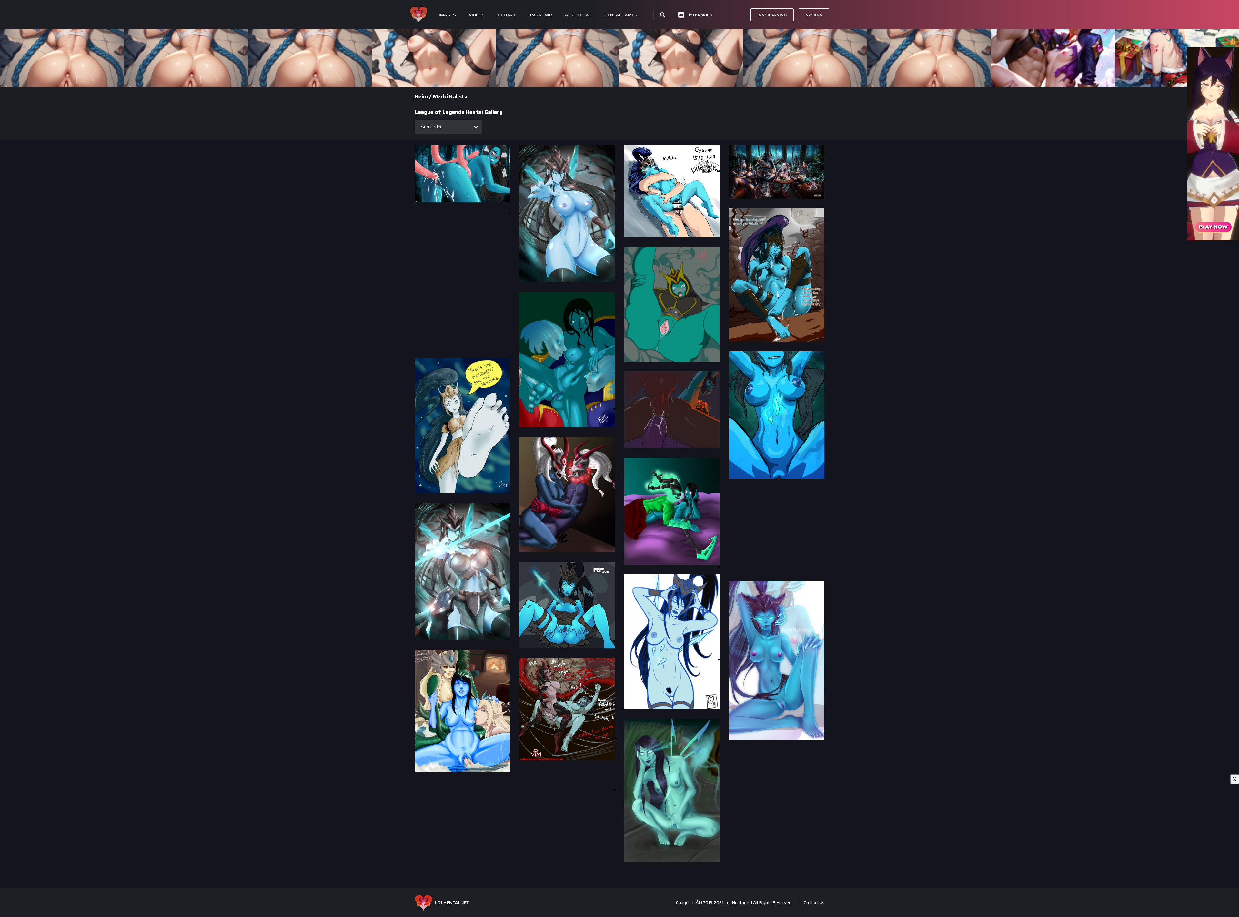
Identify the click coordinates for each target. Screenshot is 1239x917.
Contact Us (814, 902)
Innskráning (772, 14)
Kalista (458, 96)
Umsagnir (540, 15)
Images (447, 15)
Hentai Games (620, 15)
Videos (477, 15)
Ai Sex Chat (578, 15)
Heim (421, 96)
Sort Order (431, 126)
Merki (440, 96)
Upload (506, 15)
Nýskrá (813, 14)
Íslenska (698, 15)
